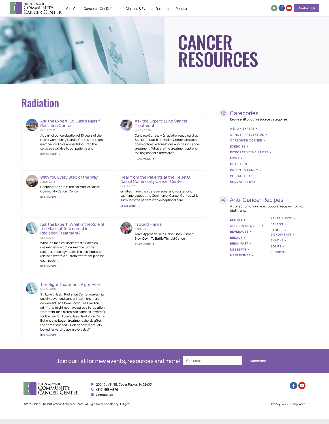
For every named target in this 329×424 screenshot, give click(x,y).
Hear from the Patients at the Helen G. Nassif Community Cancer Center (155, 179)
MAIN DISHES (240, 255)
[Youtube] (289, 8)
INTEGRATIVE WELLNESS (249, 152)
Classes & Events (139, 8)
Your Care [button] (73, 8)
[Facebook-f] (282, 8)
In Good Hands (148, 224)
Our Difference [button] (111, 8)
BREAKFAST (239, 243)
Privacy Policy (279, 404)
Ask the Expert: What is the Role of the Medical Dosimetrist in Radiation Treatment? (72, 228)
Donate (181, 8)
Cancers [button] (90, 8)
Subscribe (258, 361)
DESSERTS (238, 249)
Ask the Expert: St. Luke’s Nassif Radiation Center (70, 123)
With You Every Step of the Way (69, 177)
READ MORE (48, 154)
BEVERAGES (239, 232)
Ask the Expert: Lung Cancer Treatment (161, 123)
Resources (164, 8)
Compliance (298, 404)
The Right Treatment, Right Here (70, 284)
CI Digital (124, 404)
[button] (274, 8)
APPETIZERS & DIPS (245, 226)
